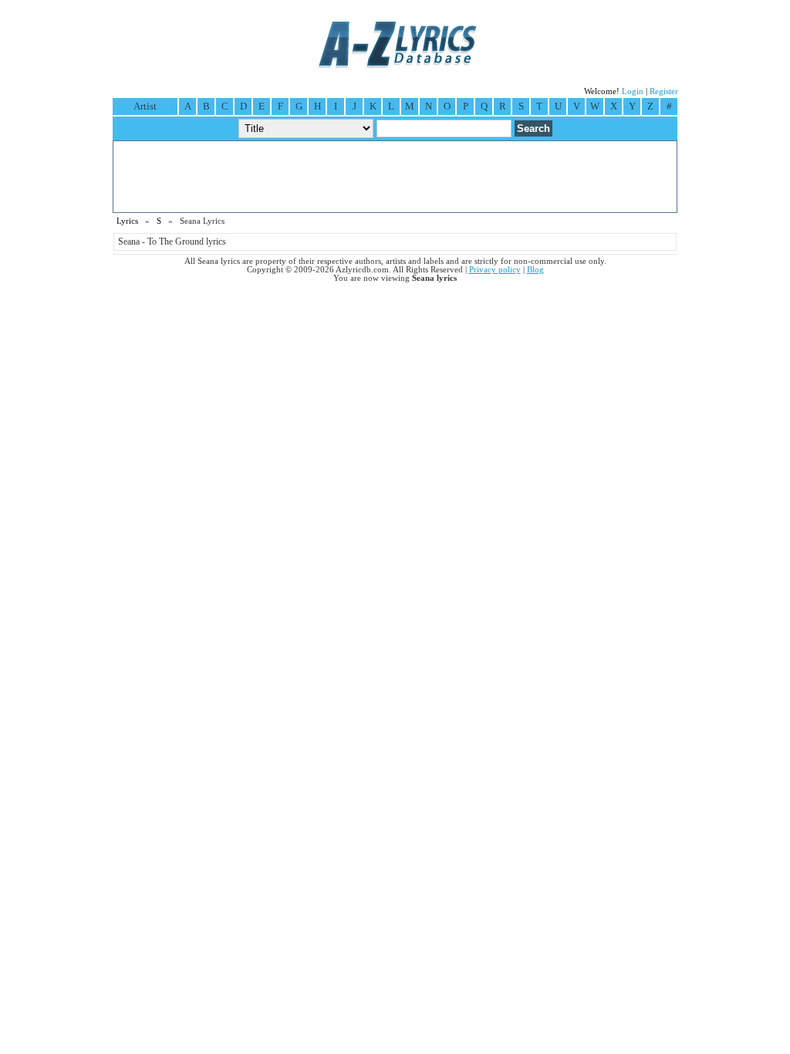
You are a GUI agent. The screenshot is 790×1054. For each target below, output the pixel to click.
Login (632, 91)
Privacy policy (495, 269)
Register (664, 91)
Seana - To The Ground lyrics (172, 241)
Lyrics (127, 221)
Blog (535, 269)
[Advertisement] (395, 176)
